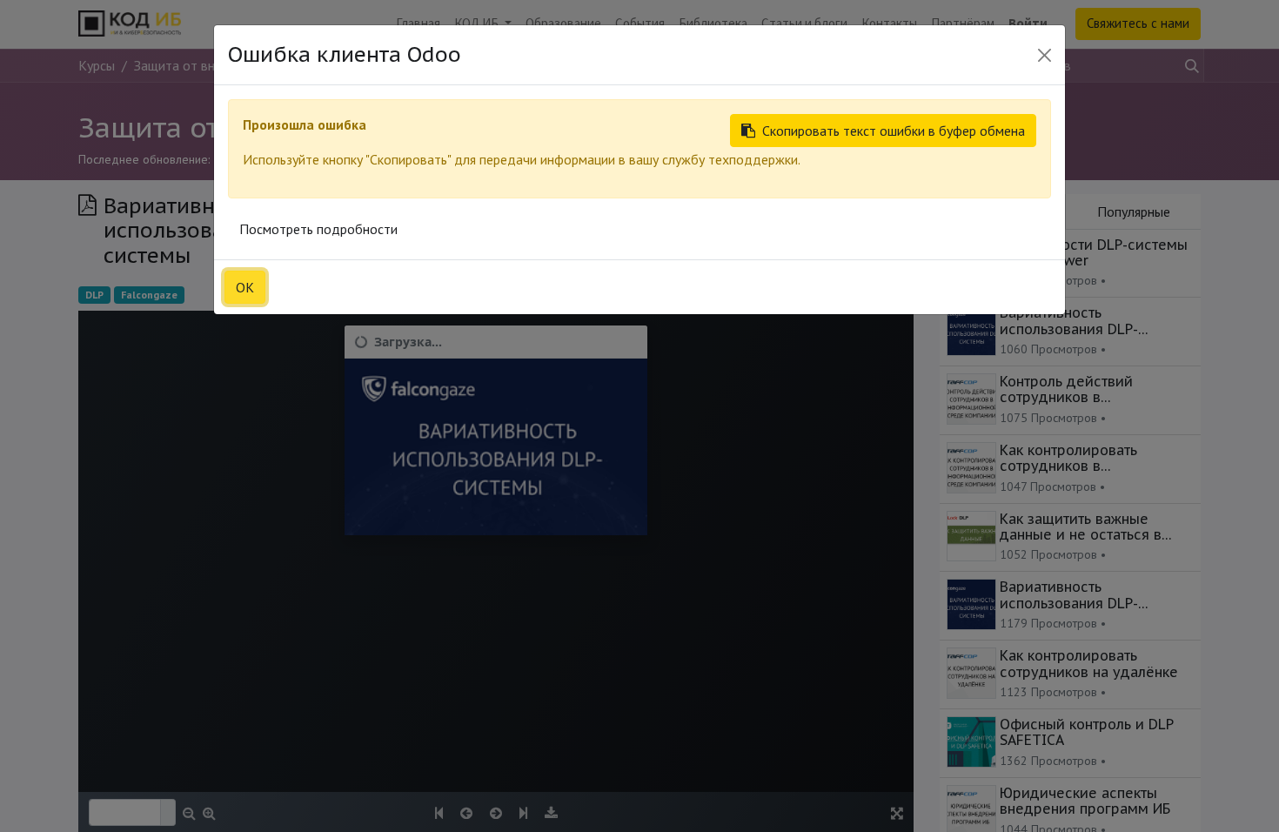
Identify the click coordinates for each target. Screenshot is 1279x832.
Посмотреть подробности (318, 229)
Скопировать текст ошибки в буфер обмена (893, 130)
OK (245, 287)
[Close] (1044, 55)
